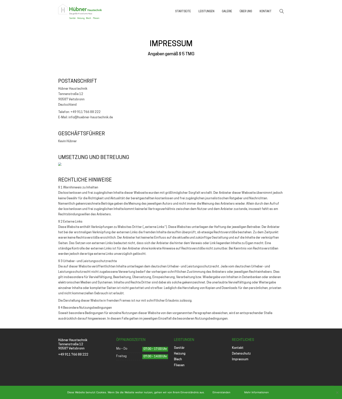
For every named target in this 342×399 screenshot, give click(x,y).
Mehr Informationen (256, 392)
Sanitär (179, 348)
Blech (178, 359)
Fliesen (179, 365)
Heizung (179, 353)
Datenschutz (241, 353)
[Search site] (281, 12)
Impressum (240, 359)
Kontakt (237, 348)
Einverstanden (221, 392)
